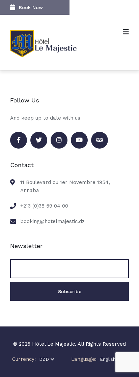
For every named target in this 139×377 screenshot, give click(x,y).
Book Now (31, 7)
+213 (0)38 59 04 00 (44, 206)
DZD (44, 359)
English (108, 359)
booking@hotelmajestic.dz (52, 221)
